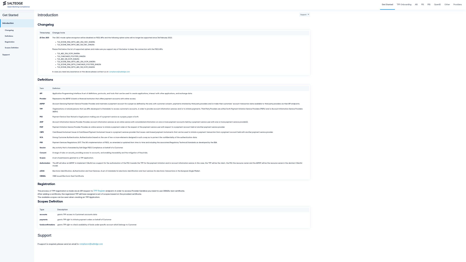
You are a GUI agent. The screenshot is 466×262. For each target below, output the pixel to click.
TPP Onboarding (404, 5)
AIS (416, 5)
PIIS (429, 5)
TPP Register (99, 191)
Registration (9, 42)
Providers (458, 5)
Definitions (9, 36)
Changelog (9, 30)
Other (447, 5)
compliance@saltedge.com (119, 72)
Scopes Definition (12, 48)
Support (6, 55)
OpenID (437, 5)
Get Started (387, 5)
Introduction (8, 23)
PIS (422, 5)
